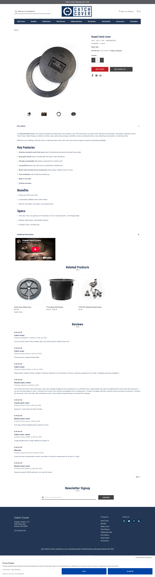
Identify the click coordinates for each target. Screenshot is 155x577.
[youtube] (129, 521)
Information (134, 21)
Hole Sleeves (61, 21)
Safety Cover (46, 21)
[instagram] (124, 521)
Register (130, 11)
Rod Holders (92, 21)
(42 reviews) (104, 50)
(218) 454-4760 (21, 530)
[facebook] (134, 521)
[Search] (16, 11)
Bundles (33, 21)
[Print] (100, 75)
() (139, 11)
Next (137, 477)
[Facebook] (92, 75)
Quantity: (94, 55)
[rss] (139, 521)
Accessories (120, 21)
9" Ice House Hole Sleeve (54, 307)
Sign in (123, 11)
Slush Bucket (106, 21)
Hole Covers (21, 21)
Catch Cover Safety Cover (22, 307)
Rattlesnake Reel (76, 21)
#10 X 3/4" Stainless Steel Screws (90, 307)
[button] (77, 126)
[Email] (96, 75)
